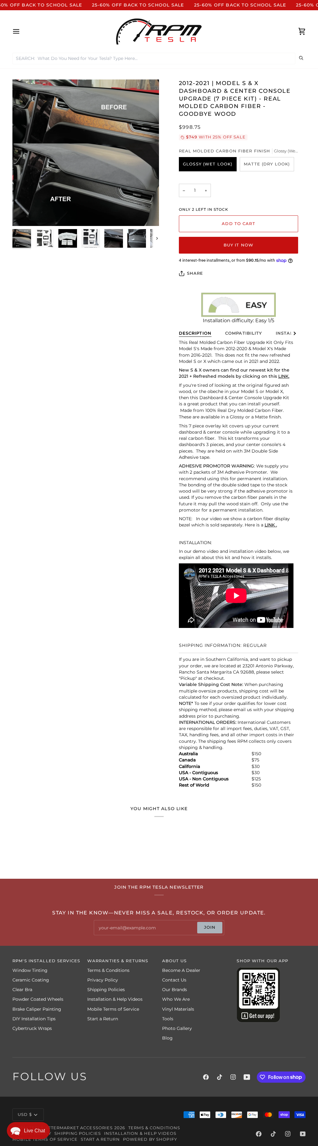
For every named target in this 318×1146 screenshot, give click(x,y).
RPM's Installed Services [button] (46, 961)
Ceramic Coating (30, 979)
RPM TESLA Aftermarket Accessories (65, 1128)
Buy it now (238, 245)
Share (195, 273)
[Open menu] (21, 31)
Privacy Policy (102, 979)
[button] (28, 1130)
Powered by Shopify (150, 1139)
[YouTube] (247, 1077)
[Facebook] (206, 1077)
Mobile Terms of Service (113, 1009)
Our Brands (174, 989)
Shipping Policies (106, 989)
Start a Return (102, 1018)
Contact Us (174, 979)
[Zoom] (85, 152)
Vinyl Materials (178, 1009)
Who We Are (176, 999)
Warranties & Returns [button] (117, 961)
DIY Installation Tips (34, 1018)
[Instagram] (233, 1077)
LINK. (283, 376)
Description (195, 333)
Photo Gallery (177, 1028)
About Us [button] (174, 961)
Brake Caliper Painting (36, 1009)
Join (210, 927)
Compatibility (243, 333)
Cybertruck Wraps (32, 1028)
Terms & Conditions (108, 970)
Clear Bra (22, 989)
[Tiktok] (219, 1077)
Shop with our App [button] (262, 961)
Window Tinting (30, 970)
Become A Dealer (181, 970)
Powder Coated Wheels (37, 999)
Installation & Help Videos (115, 999)
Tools (167, 1018)
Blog (167, 1037)
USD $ (25, 1114)
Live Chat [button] (34, 1130)
